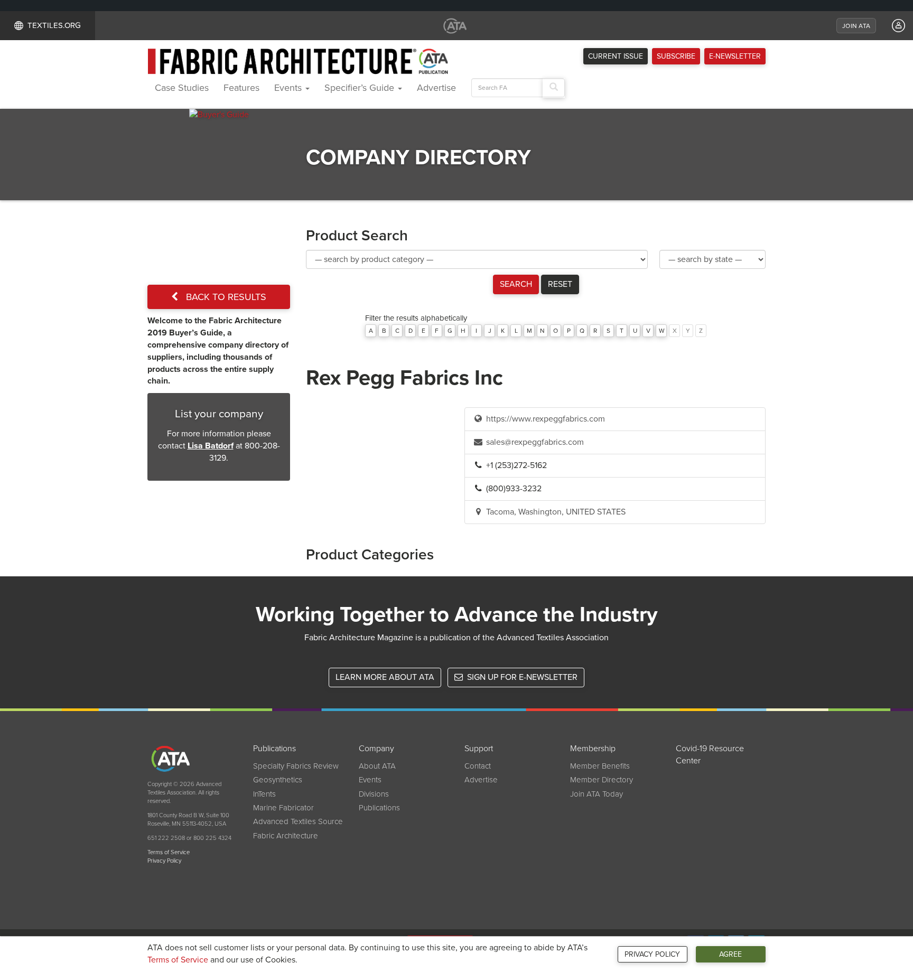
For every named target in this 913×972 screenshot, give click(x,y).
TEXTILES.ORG (54, 25)
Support (478, 748)
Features (241, 88)
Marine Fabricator (283, 807)
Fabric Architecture (285, 835)
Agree (730, 954)
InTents (264, 794)
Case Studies (182, 88)
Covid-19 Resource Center (710, 754)
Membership (593, 748)
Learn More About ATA (385, 677)
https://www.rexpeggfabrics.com (544, 419)
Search (516, 284)
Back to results (224, 297)
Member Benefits (600, 766)
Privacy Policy (652, 954)
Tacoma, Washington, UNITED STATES (555, 512)
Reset (560, 284)
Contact (477, 766)
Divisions (374, 794)
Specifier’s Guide (360, 88)
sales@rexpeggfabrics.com (534, 442)
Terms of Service (177, 960)
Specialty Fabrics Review (296, 766)
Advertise (436, 88)
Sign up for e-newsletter (521, 677)
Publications (274, 748)
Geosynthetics (277, 779)
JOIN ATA (856, 26)
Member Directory (601, 779)
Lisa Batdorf (211, 446)
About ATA (377, 766)
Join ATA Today (596, 794)
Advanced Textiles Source (298, 821)
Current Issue (615, 56)
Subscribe (676, 56)
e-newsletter (735, 56)
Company (376, 748)
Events (289, 88)
